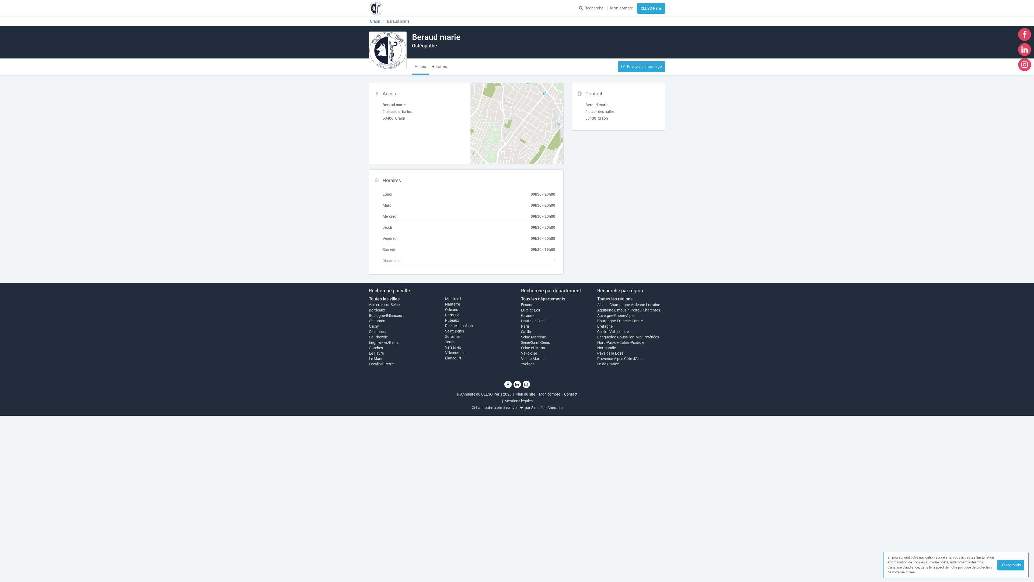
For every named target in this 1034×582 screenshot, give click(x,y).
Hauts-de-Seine (533, 321)
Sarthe (526, 332)
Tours (450, 342)
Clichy (374, 326)
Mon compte (621, 8)
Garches (376, 348)
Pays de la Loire (610, 353)
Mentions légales (519, 401)
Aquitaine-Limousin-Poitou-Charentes (628, 310)
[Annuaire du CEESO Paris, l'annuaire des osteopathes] (376, 8)
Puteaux (452, 320)
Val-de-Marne (532, 358)
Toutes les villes (384, 299)
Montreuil (453, 299)
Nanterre (452, 304)
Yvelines (528, 364)
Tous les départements (543, 299)
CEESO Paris (651, 8)
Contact (571, 394)
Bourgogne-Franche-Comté (620, 321)
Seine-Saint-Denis (535, 342)
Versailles (453, 347)
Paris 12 (452, 315)
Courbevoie (378, 337)
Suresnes (452, 336)
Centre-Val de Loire (613, 332)
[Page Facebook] (1024, 34)
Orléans (451, 309)
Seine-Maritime (533, 337)
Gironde (527, 315)
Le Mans (376, 358)
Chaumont (378, 321)
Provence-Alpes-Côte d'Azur (620, 358)
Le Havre (376, 353)
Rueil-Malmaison (459, 326)
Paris (525, 326)
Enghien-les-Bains (384, 342)
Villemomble (455, 353)
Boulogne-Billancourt (386, 315)
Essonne (528, 305)
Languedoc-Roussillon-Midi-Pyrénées (628, 337)
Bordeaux (377, 310)
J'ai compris (1011, 565)
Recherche (594, 8)
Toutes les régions (615, 299)
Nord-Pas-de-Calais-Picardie (620, 342)
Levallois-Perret (382, 364)
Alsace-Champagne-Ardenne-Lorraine (628, 305)
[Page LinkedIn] (1024, 49)
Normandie (606, 348)
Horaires (439, 66)
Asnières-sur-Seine (384, 305)
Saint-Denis (454, 331)
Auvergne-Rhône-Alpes (616, 315)
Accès (420, 66)
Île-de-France (608, 364)
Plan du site (525, 394)
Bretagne (605, 326)
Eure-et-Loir (530, 310)
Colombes (377, 332)
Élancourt (453, 358)
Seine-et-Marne (533, 348)
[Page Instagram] (1024, 64)
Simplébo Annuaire (547, 408)
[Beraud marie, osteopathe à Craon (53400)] (387, 50)
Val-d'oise (529, 353)
